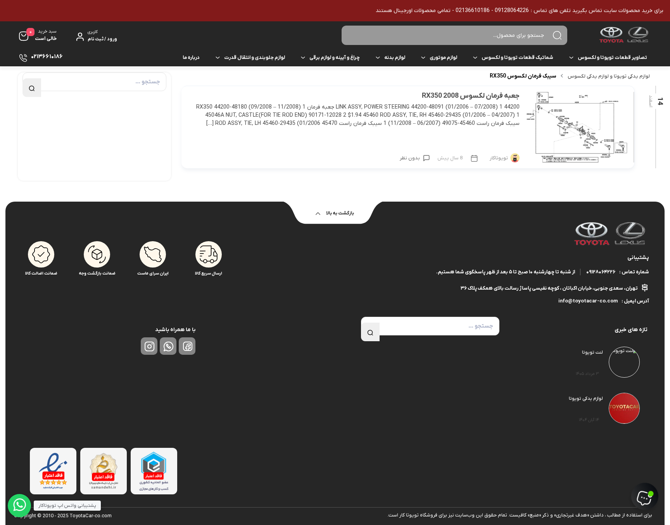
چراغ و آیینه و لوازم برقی (334, 57)
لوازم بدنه (394, 57)
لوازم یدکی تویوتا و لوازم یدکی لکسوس (609, 76)
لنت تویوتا (592, 352)
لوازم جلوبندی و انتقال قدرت (254, 57)
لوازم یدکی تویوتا (586, 398)
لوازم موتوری (443, 57)
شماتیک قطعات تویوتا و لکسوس (517, 57)
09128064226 (600, 272)
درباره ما (191, 57)
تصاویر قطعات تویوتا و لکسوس (612, 57)
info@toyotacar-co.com (588, 301)
